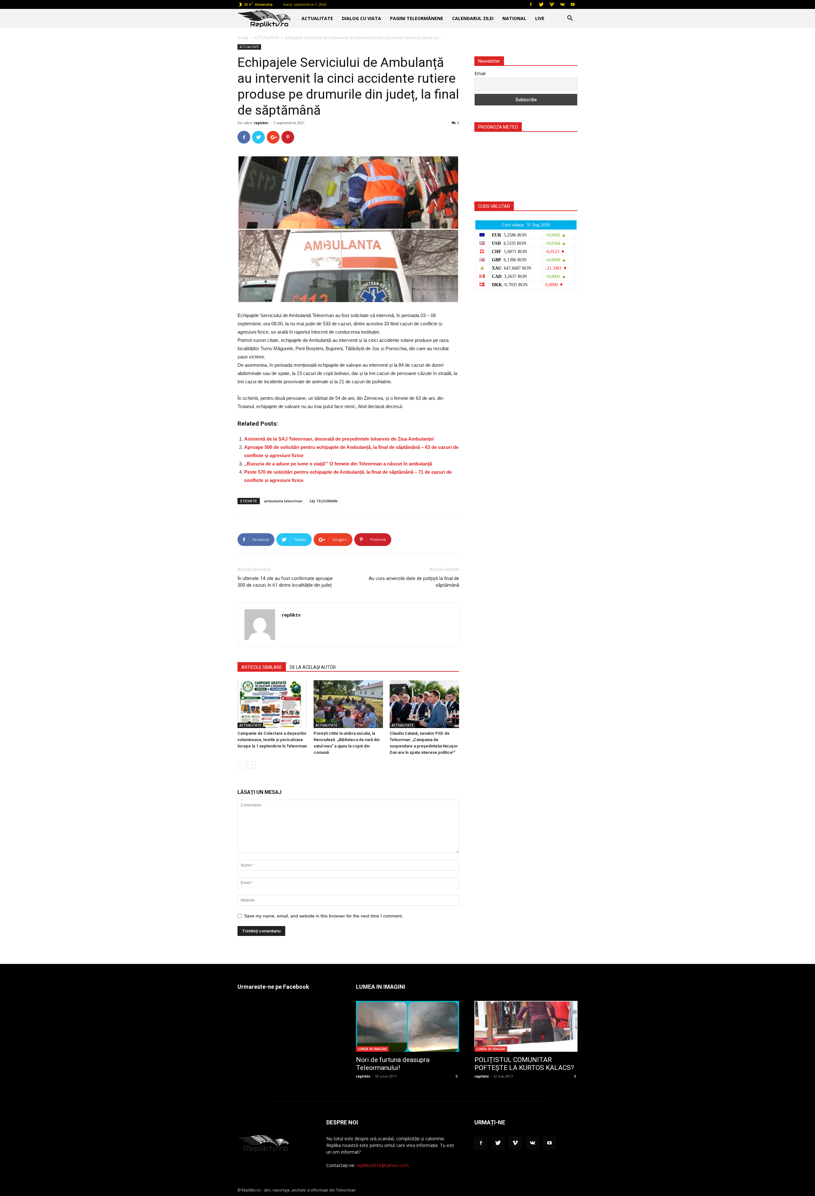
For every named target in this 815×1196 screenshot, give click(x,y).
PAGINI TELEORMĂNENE (416, 18)
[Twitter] (541, 4)
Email (479, 73)
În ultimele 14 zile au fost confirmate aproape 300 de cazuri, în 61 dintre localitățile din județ (285, 582)
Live (539, 18)
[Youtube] (573, 4)
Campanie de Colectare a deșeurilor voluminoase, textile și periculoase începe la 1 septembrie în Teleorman (272, 739)
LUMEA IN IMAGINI (372, 1049)
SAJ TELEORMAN (323, 501)
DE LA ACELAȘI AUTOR (313, 667)
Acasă (242, 37)
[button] (570, 19)
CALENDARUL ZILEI (472, 18)
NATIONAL (514, 18)
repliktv (261, 122)
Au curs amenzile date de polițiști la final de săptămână (414, 582)
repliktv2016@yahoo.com (383, 1165)
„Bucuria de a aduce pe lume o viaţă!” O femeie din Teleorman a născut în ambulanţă (338, 463)
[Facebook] (530, 4)
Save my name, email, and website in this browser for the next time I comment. (323, 915)
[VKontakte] (562, 4)
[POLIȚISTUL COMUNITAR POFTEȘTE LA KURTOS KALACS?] (526, 1026)
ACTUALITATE (317, 18)
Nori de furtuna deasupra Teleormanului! (392, 1064)
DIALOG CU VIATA (361, 18)
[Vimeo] (551, 4)
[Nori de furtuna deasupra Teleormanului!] (407, 1026)
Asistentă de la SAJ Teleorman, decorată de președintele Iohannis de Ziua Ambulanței (339, 439)
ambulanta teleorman (283, 501)
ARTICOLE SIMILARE (261, 667)
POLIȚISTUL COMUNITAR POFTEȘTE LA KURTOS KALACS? (524, 1064)
